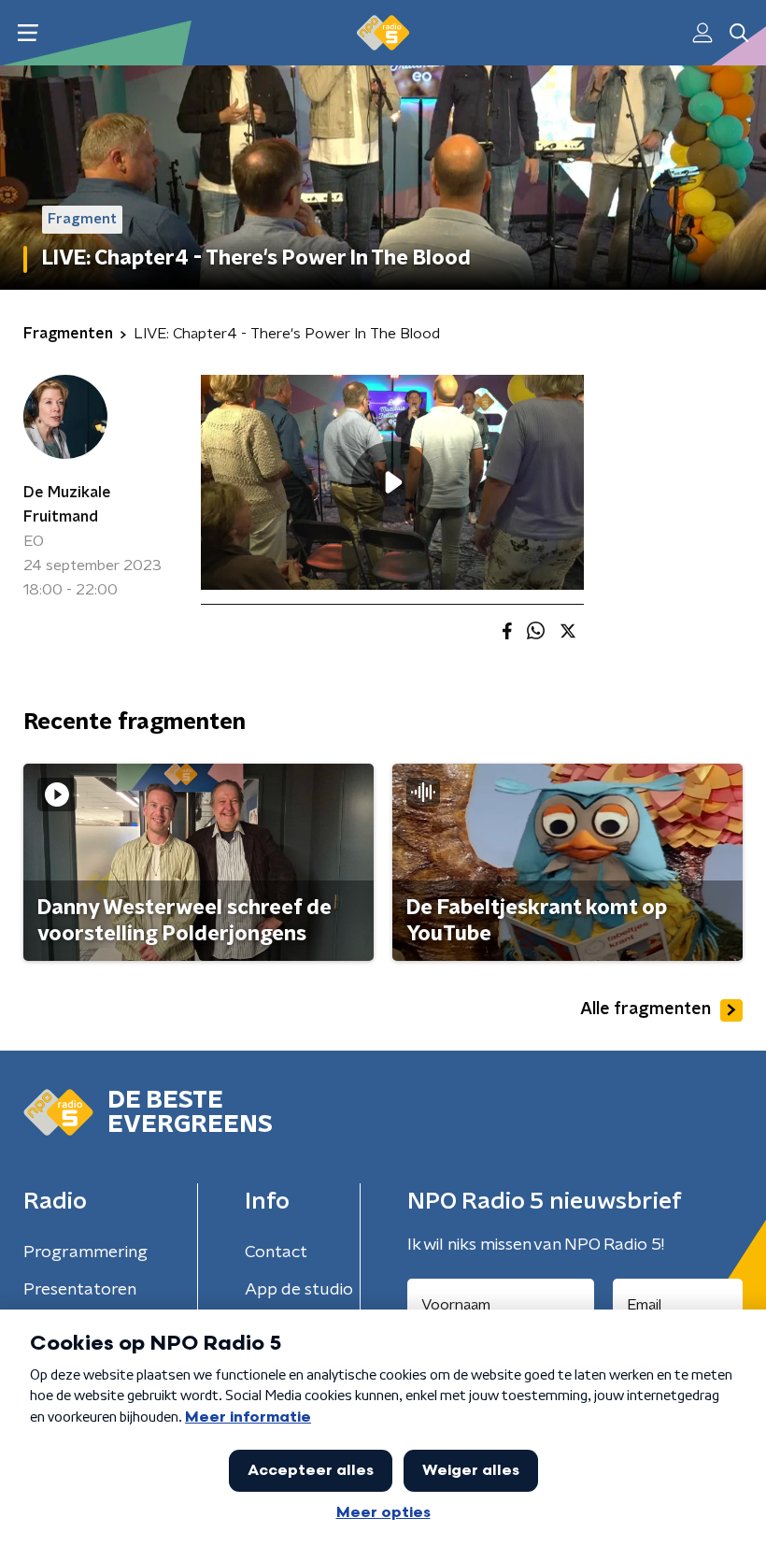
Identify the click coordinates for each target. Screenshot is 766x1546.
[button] (27, 33)
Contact (276, 1252)
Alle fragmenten (645, 1009)
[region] (392, 483)
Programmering (85, 1252)
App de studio (299, 1289)
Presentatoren (79, 1289)
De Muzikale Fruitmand (67, 504)
